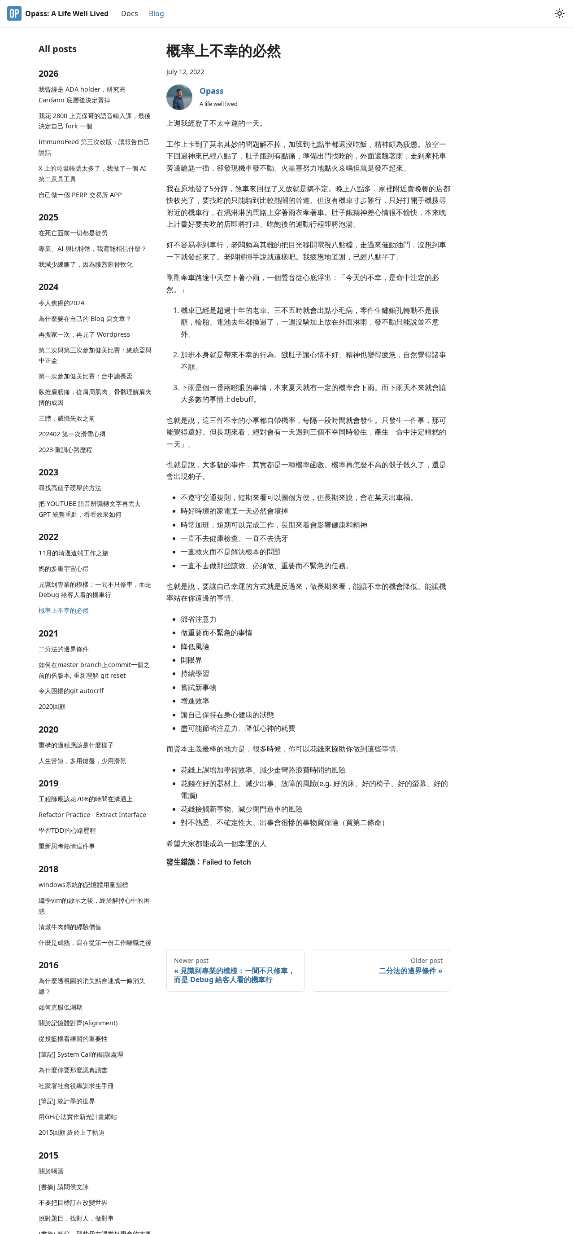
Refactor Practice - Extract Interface (92, 814)
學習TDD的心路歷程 (67, 830)
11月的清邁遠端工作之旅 (74, 553)
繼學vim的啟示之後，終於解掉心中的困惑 (94, 905)
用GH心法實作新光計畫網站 (78, 1116)
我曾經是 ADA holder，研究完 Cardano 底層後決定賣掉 (82, 94)
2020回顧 (52, 706)
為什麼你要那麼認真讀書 (73, 1070)
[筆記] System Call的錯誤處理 (81, 1054)
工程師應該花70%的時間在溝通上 (86, 799)
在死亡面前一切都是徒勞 (73, 232)
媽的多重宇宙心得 (64, 568)
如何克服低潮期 (61, 1007)
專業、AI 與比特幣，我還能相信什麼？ (93, 248)
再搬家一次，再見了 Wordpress (84, 334)
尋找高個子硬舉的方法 (70, 487)
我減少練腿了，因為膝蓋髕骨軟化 (86, 264)
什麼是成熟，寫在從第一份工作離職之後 (95, 942)
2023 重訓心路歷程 (65, 449)
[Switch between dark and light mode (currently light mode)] (559, 13)
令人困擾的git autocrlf (71, 690)
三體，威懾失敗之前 (67, 418)
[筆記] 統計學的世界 (67, 1101)
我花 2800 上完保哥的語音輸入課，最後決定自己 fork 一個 (95, 121)
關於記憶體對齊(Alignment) (78, 1023)
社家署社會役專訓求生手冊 (76, 1085)
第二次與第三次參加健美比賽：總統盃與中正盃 (95, 355)
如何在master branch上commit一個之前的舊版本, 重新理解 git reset (94, 670)
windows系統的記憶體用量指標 (83, 884)
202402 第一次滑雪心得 (72, 434)
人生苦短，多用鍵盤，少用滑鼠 (82, 760)
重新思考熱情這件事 (67, 846)
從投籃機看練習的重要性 (73, 1038)
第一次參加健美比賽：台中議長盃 (86, 376)
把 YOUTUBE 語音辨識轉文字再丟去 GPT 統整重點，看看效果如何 (90, 508)
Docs (129, 13)
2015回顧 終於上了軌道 (72, 1132)
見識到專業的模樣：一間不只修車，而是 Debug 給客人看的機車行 (95, 589)
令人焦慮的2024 (61, 303)
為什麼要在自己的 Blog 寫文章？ (85, 318)
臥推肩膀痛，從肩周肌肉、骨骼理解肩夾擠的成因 (95, 397)
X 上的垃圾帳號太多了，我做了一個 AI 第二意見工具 (92, 173)
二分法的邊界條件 (64, 649)
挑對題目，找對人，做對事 (76, 1218)
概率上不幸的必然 (64, 610)
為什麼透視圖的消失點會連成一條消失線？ (92, 986)
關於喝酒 (51, 1171)
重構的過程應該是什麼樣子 (76, 745)
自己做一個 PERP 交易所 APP (80, 194)
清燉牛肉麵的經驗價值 (70, 926)
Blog (156, 13)
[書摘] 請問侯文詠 (64, 1186)
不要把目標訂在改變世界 (73, 1202)
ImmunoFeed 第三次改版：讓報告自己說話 (94, 147)
